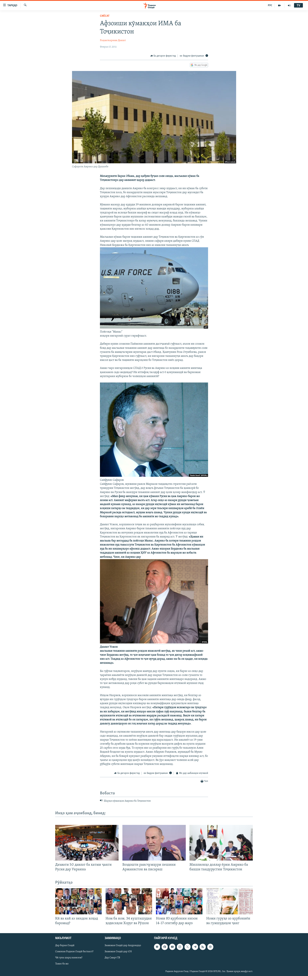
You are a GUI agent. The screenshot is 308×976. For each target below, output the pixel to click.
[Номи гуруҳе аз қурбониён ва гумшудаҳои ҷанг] (229, 901)
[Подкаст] (210, 947)
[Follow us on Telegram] (195, 947)
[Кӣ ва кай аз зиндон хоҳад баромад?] (78, 901)
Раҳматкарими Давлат (113, 40)
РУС (270, 5)
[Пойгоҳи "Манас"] (154, 327)
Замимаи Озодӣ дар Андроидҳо (123, 945)
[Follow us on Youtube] (172, 947)
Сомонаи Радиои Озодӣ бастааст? (74, 951)
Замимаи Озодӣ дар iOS (118, 951)
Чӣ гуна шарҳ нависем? (68, 958)
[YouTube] (279, 5)
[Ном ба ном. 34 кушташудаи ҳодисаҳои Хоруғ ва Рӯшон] (129, 901)
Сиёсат (105, 16)
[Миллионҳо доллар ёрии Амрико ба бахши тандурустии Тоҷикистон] (221, 843)
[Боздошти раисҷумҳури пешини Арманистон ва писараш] (154, 843)
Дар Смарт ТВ (112, 958)
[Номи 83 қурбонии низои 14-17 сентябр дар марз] (179, 901)
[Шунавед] (289, 5)
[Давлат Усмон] (154, 643)
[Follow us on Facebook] (165, 947)
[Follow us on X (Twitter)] (187, 947)
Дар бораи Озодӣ (64, 945)
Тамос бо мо (61, 964)
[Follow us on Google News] (157, 947)
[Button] (163, 56)
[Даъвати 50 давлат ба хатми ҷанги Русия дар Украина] (87, 843)
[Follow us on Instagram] (180, 947)
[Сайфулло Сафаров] (154, 476)
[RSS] (203, 947)
